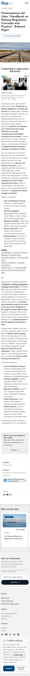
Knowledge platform (9, 613)
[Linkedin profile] (2, 634)
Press (3, 631)
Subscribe (14, 582)
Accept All (9, 668)
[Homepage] (7, 3)
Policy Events (7, 601)
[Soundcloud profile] (14, 634)
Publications (6, 616)
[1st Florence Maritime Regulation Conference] (14, 520)
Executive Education (10, 604)
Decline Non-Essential (21, 668)
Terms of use (4, 571)
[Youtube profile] (6, 634)
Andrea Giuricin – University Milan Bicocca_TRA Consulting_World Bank (14, 270)
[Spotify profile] (18, 634)
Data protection (12, 571)
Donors (4, 619)
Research (5, 598)
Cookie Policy (18, 655)
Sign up (13, 450)
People (4, 628)
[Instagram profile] (10, 634)
